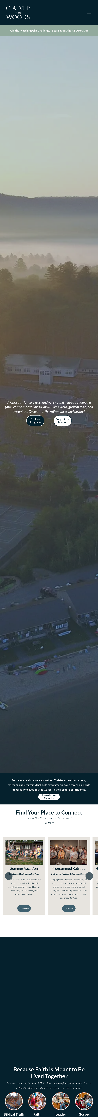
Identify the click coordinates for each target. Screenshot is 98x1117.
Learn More (24, 908)
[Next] (89, 876)
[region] (49, 876)
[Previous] (9, 876)
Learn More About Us (49, 797)
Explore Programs (35, 421)
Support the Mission (62, 421)
